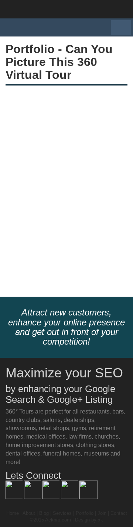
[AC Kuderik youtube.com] (70, 489)
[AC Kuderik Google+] (33, 489)
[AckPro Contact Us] (88, 489)
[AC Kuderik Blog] (15, 489)
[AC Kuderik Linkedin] (51, 489)
